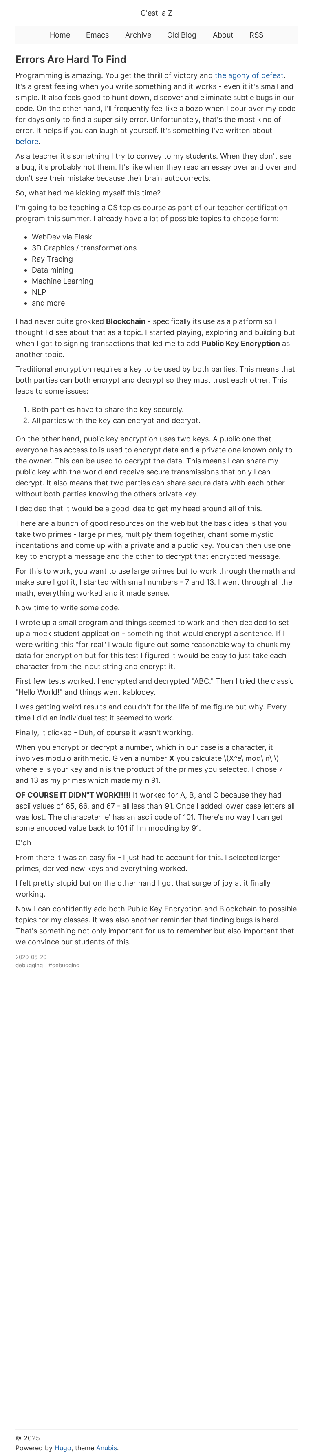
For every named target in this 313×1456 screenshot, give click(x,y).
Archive (138, 35)
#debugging (63, 965)
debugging (29, 965)
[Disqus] (156, 1082)
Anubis (106, 1448)
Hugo (63, 1448)
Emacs (97, 35)
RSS (256, 35)
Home (60, 35)
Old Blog (181, 35)
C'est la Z (156, 13)
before (26, 141)
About (223, 35)
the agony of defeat (249, 75)
